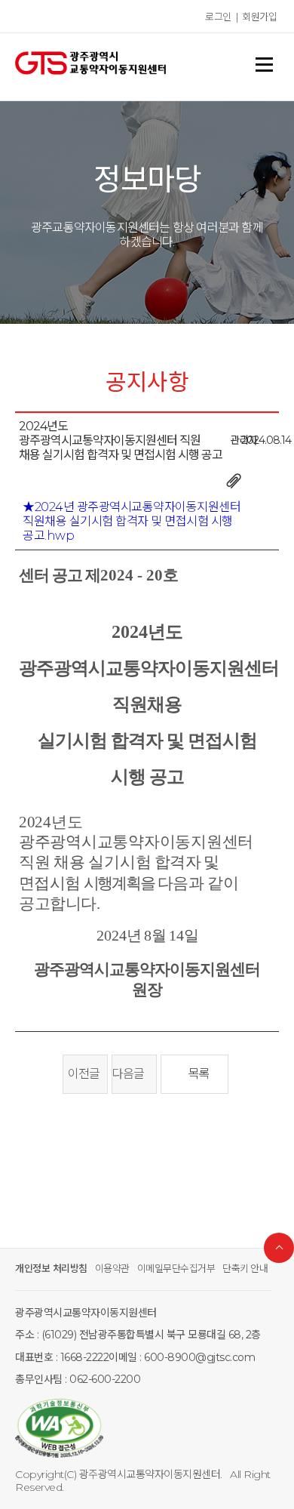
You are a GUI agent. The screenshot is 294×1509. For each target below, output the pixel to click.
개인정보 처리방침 (51, 1268)
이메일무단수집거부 (176, 1268)
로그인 (218, 17)
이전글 (81, 1074)
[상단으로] (279, 1248)
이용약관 (112, 1268)
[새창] (147, 1430)
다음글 (130, 1074)
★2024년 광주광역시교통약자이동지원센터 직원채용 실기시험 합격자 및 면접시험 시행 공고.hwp (131, 521)
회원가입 (259, 17)
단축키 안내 (245, 1268)
